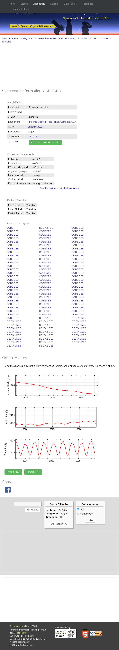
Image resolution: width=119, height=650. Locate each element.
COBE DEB (78, 227)
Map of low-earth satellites (43, 38)
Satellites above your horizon (73, 38)
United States (35, 126)
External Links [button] (19, 9)
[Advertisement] (59, 65)
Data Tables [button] (70, 3)
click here (21, 633)
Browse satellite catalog (15, 38)
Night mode (86, 513)
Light (82, 509)
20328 (31, 131)
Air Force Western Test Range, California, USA (52, 121)
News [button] (12, 3)
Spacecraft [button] (39, 3)
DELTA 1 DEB (46, 318)
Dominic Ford (19, 626)
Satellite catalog (45, 26)
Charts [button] (24, 3)
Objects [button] (54, 3)
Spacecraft (27, 26)
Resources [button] (88, 3)
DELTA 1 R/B (46, 227)
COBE (10, 227)
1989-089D (34, 136)
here (31, 636)
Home (14, 26)
